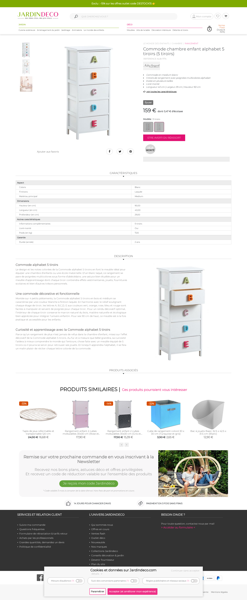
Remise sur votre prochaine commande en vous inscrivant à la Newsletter (89, 459)
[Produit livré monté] (150, 149)
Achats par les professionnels (36, 537)
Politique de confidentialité (35, 546)
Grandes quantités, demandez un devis (41, 542)
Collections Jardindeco (104, 551)
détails (95, 573)
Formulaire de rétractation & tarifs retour (43, 533)
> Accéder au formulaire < (178, 527)
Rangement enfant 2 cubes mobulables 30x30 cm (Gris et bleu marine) (123, 434)
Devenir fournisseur (102, 559)
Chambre (177, 43)
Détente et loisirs (180, 30)
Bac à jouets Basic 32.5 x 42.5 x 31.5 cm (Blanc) (208, 432)
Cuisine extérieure (27, 30)
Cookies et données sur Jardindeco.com (123, 570)
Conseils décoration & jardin (107, 555)
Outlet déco (98, 537)
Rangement (191, 43)
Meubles (131, 30)
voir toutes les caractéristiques (161, 91)
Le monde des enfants (94, 30)
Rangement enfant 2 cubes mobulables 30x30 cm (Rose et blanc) (81, 434)
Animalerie (77, 30)
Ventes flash (98, 533)
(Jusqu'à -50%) (221, 28)
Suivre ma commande (32, 524)
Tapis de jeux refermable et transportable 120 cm (38, 432)
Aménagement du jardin (48, 30)
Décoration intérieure (161, 30)
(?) (73, 580)
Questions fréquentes (32, 529)
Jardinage (65, 30)
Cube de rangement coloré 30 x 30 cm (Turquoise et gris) (165, 432)
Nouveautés (98, 542)
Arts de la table (143, 30)
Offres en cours (100, 529)
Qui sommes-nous (102, 524)
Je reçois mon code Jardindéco (88, 483)
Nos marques (99, 546)
